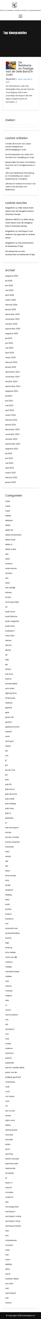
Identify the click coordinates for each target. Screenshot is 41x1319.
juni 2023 (9, 458)
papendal (9, 1062)
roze (7, 1101)
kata (7, 851)
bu (6, 607)
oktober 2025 (11, 324)
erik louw (9, 674)
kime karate (10, 875)
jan (6, 765)
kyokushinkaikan (12, 933)
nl (6, 1005)
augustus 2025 (11, 333)
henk (7, 736)
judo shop (9, 808)
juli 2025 (8, 338)
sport (7, 1149)
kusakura (9, 918)
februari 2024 (11, 420)
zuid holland (10, 1293)
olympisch (9, 1029)
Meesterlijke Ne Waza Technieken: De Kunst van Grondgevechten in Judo (20, 165)
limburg (8, 947)
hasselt (8, 731)
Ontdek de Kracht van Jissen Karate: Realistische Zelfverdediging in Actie (18, 146)
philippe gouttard (13, 1077)
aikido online (10, 549)
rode (7, 1086)
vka (6, 1235)
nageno (8, 995)
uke (6, 1202)
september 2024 (12, 386)
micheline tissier (12, 971)
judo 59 (8, 784)
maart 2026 (10, 300)
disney (8, 650)
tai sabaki (9, 1173)
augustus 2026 (11, 276)
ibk (6, 750)
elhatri (8, 669)
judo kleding (10, 803)
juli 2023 (8, 453)
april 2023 (9, 468)
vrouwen (9, 1245)
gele (8, 82)
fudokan (9, 702)
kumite (8, 909)
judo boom (10, 789)
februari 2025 (11, 362)
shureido (9, 1139)
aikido (7, 525)
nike (7, 1000)
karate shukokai (12, 842)
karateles (9, 846)
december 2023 (12, 429)
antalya (8, 573)
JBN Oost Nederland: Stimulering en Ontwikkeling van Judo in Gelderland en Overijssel (19, 176)
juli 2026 (8, 280)
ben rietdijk (10, 587)
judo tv (8, 813)
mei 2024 (9, 405)
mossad (8, 990)
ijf (6, 760)
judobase (9, 818)
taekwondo (10, 1168)
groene (8, 722)
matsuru (9, 962)
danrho (8, 645)
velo (7, 1230)
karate (8, 832)
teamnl (8, 1187)
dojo (7, 659)
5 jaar (7, 511)
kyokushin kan (11, 928)
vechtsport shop (12, 1221)
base (7, 583)
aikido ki (8, 544)
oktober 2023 (11, 439)
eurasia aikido (11, 683)
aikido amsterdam (13, 535)
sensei (8, 1115)
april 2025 (9, 352)
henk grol (9, 741)
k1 (6, 822)
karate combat (12, 837)
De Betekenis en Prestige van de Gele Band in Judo (19, 68)
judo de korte (11, 794)
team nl (8, 1182)
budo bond (10, 611)
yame (7, 1274)
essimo (8, 678)
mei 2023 (9, 463)
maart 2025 (10, 357)
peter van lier (11, 1072)
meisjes (8, 966)
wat (7, 1254)
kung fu (8, 914)
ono (7, 1034)
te (6, 1178)
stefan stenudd (12, 1158)
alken (7, 559)
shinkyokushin (11, 1130)
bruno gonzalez (12, 602)
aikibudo (9, 520)
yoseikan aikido (12, 1278)
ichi (6, 755)
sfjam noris (10, 1120)
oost (7, 1038)
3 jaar (7, 501)
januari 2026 (10, 309)
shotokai (9, 1134)
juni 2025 (9, 343)
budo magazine (12, 621)
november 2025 (12, 319)
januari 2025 (10, 367)
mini (7, 981)
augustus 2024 (11, 391)
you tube (9, 1283)
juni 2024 (9, 400)
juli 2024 (8, 396)
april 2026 (9, 295)
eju (6, 664)
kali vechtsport (12, 827)
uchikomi (9, 1197)
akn (7, 554)
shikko (8, 1125)
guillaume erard (12, 726)
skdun (7, 1144)
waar (7, 1250)
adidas (8, 515)
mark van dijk (11, 957)
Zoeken (10, 120)
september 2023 (12, 444)
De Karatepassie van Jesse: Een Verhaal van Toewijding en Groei (19, 156)
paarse (8, 1058)
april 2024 (9, 410)
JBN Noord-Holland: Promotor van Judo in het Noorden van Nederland (20, 186)
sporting (9, 1154)
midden (8, 976)
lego (7, 942)
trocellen (9, 1192)
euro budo (9, 688)
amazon (9, 563)
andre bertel (11, 568)
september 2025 (12, 328)
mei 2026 (9, 290)
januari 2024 (10, 424)
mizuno (8, 986)
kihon (7, 870)
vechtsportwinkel (13, 1226)
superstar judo (11, 1163)
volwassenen (11, 1240)
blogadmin (10, 207)
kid (6, 866)
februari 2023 (11, 477)
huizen (8, 746)
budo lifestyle (11, 616)
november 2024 (12, 376)
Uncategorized (11, 1206)
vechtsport (10, 1211)
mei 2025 (9, 348)
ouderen (9, 1048)
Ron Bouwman (11, 251)
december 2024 (12, 372)
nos (6, 1019)
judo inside (9, 798)
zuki (7, 1298)
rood (7, 1091)
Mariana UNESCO (12, 219)
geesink (8, 707)
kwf (6, 923)
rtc (6, 1106)
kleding (8, 894)
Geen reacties (24, 79)
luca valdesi (10, 952)
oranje (8, 1043)
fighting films (11, 693)
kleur (7, 899)
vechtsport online (13, 1216)
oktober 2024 (11, 381)
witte (7, 1269)
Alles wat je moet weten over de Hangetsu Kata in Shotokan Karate (19, 211)
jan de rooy (10, 770)
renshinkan (10, 1082)
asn (6, 578)
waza (7, 1259)
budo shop (10, 626)
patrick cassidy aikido (14, 1067)
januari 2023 (10, 482)
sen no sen (10, 1110)
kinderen (9, 890)
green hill (9, 717)
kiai (6, 861)
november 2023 (12, 434)
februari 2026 (11, 304)
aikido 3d (9, 530)
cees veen (9, 635)
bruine (8, 597)
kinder (8, 885)
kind (7, 880)
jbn (6, 774)
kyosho (8, 938)
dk (6, 655)
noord (8, 1010)
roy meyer (10, 1096)
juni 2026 (9, 285)
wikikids (8, 1264)
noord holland (11, 1014)
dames (8, 640)
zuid (7, 1288)
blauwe (8, 592)
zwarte (8, 1302)
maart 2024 (10, 415)
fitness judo (10, 698)
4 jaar (7, 506)
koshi (7, 904)
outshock (9, 1053)
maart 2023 (10, 472)
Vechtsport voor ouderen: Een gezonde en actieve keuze (20, 234)
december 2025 (12, 314)
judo (7, 779)
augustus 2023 (11, 448)
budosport (10, 631)
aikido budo (10, 539)
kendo (8, 856)
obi (6, 1024)
